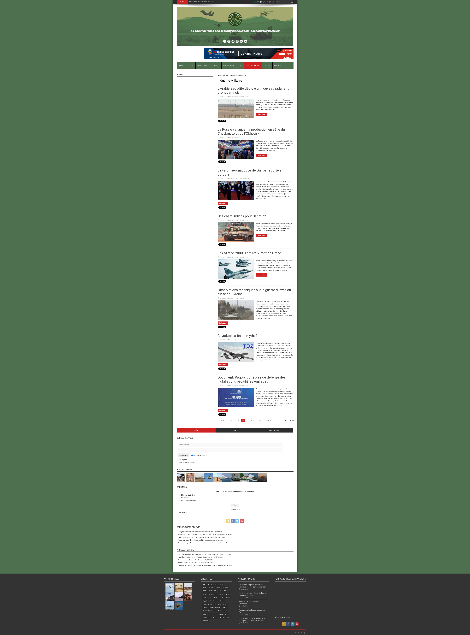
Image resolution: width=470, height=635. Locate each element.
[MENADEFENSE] (235, 44)
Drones (227, 597)
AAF (204, 584)
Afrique (217, 65)
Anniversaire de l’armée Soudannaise (191, 560)
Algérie (191, 65)
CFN (220, 591)
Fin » (269, 420)
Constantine (213, 594)
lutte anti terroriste (215, 607)
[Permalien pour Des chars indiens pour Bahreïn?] (236, 241)
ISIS (219, 604)
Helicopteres (207, 604)
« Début (221, 420)
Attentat (218, 587)
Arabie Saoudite (208, 587)
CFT (224, 591)
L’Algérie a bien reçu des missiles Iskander (209, 540)
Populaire (196, 430)
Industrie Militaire (253, 65)
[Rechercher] (292, 2)
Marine (225, 607)
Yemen (205, 621)
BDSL (205, 591)
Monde (240, 65)
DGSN (221, 597)
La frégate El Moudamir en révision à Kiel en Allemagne (206, 537)
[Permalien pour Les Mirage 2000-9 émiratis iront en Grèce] (236, 278)
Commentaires (274, 430)
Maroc (219, 611)
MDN (225, 611)
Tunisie (215, 617)
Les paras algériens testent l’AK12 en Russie (206, 532)
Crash (221, 594)
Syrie (226, 614)
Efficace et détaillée (188, 495)
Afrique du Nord (203, 65)
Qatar (204, 614)
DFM (215, 597)
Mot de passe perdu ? (187, 462)
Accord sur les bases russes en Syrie (201, 2)
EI (210, 601)
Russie (220, 614)
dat (211, 597)
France (215, 601)
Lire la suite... (261, 114)
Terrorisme (206, 617)
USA (228, 617)
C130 (210, 591)
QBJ (210, 614)
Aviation (225, 587)
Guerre (222, 601)
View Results (235, 509)
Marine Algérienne (209, 611)
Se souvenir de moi (200, 456)
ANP (216, 584)
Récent (235, 430)
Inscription (183, 460)
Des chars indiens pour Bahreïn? (242, 216)
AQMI (221, 584)
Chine (205, 594)
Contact (277, 65)
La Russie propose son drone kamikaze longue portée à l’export (200, 554)
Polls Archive (182, 513)
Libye (205, 607)
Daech (227, 594)
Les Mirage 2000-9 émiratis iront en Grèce (249, 253)
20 (260, 420)
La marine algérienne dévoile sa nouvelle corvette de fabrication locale (218, 543)
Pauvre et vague (186, 498)
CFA (215, 591)
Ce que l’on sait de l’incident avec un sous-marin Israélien (212, 534)
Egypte (205, 601)
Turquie (222, 617)
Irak (215, 604)
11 (247, 420)
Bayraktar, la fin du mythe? (237, 336)
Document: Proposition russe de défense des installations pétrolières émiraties (252, 379)
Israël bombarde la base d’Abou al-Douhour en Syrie (196, 557)
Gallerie (267, 65)
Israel (225, 604)
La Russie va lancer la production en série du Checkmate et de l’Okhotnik (251, 131)
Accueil (181, 65)
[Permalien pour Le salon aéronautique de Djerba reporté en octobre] (236, 200)
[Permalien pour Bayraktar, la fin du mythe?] (236, 361)
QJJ (215, 614)
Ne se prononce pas (188, 501)
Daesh (205, 597)
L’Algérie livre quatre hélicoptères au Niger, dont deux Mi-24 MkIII (200, 565)
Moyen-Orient (228, 65)
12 (252, 420)
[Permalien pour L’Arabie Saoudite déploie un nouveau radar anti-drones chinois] (236, 118)
